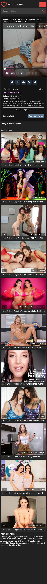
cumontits (37, 105)
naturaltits (8, 103)
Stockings (18, 103)
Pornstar (36, 101)
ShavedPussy (9, 105)
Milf (20, 96)
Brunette (14, 96)
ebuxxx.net (16, 4)
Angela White (16, 99)
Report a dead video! (12, 92)
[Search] (43, 10)
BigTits (20, 101)
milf (14, 101)
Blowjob (27, 103)
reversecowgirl (38, 103)
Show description (23, 110)
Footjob (28, 105)
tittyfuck (20, 105)
